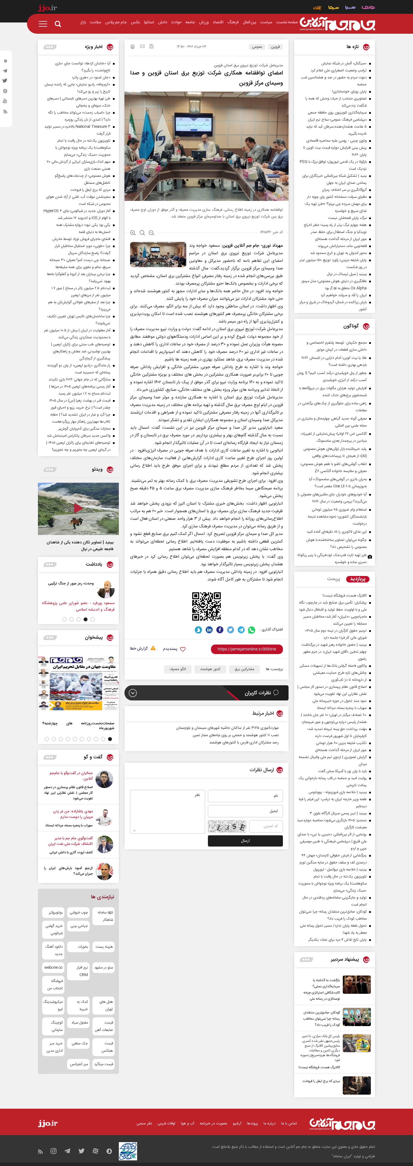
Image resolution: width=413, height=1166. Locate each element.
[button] (92, 619)
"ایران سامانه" (342, 1156)
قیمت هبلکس (107, 1047)
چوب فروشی (79, 912)
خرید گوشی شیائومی (54, 929)
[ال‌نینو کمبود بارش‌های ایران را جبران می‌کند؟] (104, 871)
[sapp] (5, 102)
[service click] (317, 8)
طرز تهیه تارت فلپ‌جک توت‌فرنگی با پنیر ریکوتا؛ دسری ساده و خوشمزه (332, 558)
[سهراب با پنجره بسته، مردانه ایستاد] (104, 818)
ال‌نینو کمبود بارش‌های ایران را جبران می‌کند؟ (68, 871)
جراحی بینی (79, 926)
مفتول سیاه (80, 1023)
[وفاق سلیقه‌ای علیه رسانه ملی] (41, 589)
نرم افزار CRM (82, 971)
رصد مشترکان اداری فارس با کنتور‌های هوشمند (244, 742)
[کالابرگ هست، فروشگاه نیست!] (355, 1052)
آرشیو (237, 1123)
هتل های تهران (106, 1005)
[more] (306, 959)
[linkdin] (209, 629)
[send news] (142, 47)
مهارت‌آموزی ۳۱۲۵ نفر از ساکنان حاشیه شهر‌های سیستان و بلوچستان (227, 728)
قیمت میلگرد (103, 1064)
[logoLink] (337, 24)
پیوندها (252, 1123)
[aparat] (5, 92)
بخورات (83, 947)
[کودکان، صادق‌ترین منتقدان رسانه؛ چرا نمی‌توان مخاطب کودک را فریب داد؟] (355, 1018)
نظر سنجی (144, 1123)
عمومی (257, 47)
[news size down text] (152, 233)
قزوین (275, 47)
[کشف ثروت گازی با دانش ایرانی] (104, 845)
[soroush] (198, 629)
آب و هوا (187, 1123)
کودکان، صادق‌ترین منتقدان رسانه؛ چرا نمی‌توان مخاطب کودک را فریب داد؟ (321, 1019)
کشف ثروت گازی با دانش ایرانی (71, 852)
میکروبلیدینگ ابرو (53, 1005)
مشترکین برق (244, 669)
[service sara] (350, 8)
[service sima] (333, 8)
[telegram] (5, 72)
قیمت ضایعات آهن (104, 1026)
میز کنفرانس (79, 1064)
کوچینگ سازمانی (57, 1026)
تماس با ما (289, 1123)
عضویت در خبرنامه (213, 1123)
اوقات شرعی (166, 1123)
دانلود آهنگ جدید (54, 950)
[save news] (151, 47)
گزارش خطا (139, 649)
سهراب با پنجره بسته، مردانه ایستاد (69, 825)
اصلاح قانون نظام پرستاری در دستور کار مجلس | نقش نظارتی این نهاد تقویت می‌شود (68, 792)
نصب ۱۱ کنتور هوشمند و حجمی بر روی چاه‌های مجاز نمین (236, 735)
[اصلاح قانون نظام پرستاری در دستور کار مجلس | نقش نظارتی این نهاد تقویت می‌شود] (104, 785)
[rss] (5, 113)
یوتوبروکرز (56, 912)
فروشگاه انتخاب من (55, 985)
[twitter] (5, 82)
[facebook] (219, 629)
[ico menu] (44, 24)
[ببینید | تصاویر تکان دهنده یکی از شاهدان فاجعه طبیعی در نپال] (78, 509)
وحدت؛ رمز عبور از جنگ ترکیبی (87, 583)
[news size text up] (133, 233)
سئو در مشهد (103, 968)
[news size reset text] (142, 233)
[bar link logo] (47, 9)
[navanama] (368, 8)
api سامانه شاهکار (105, 916)
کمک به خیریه (82, 1005)
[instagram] (5, 62)
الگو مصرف (178, 669)
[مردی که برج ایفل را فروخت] (355, 1085)
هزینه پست (104, 947)
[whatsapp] (251, 629)
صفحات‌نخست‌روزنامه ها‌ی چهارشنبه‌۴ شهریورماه (78, 725)
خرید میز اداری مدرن (54, 1047)
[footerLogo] (342, 1124)
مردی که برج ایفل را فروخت (321, 1081)
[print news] (133, 47)
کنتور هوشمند (210, 669)
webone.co (53, 968)
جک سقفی (80, 1043)
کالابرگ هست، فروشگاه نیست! (319, 1067)
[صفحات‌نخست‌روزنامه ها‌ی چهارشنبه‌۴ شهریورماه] (78, 683)
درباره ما (270, 1123)
